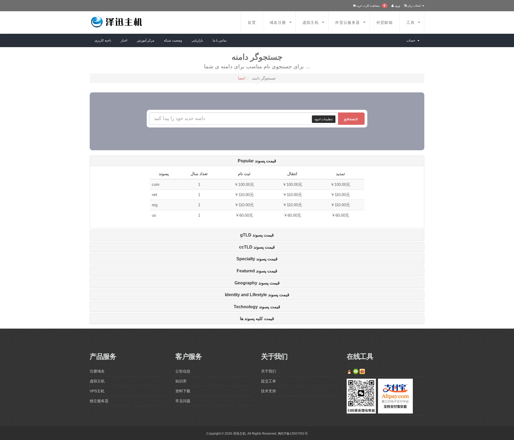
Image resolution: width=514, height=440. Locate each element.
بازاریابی (197, 40)
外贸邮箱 (384, 22)
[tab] (257, 161)
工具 (410, 22)
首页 (252, 22)
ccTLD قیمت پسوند (257, 247)
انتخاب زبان (414, 5)
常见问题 (182, 401)
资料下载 (182, 391)
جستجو (351, 118)
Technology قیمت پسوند (257, 306)
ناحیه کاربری (103, 40)
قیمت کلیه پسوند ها (257, 318)
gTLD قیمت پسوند (257, 235)
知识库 (181, 381)
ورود (397, 5)
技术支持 (268, 391)
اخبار (124, 40)
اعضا (241, 78)
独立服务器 (99, 401)
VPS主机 (97, 391)
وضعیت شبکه (173, 40)
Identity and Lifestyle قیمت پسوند (257, 294)
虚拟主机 (311, 22)
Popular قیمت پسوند (257, 161)
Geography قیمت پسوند (257, 283)
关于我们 (268, 371)
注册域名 (97, 371)
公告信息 (182, 371)
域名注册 (278, 22)
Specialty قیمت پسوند (257, 259)
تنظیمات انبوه (324, 119)
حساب (411, 40)
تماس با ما (219, 40)
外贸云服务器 (347, 22)
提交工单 (268, 381)
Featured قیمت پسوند (257, 271)
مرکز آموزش (145, 40)
